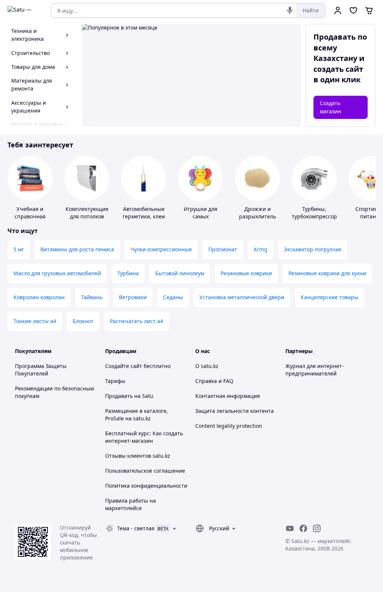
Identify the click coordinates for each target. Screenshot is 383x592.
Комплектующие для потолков (86, 212)
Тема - (135, 528)
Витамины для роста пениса (77, 249)
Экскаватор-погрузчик (312, 249)
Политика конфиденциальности (146, 485)
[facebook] (303, 528)
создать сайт (338, 69)
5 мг (18, 249)
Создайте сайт (123, 365)
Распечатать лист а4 (136, 321)
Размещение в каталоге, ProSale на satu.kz (136, 414)
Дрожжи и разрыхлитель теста (257, 216)
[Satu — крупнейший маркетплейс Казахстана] (23, 10)
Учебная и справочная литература (30, 216)
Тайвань (91, 297)
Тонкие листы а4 (34, 321)
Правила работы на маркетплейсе (130, 504)
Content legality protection (228, 425)
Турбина (128, 273)
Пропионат (222, 249)
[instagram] (316, 528)
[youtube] (289, 528)
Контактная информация (227, 395)
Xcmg (260, 249)
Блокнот (83, 321)
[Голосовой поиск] (290, 10)
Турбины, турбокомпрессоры (316, 212)
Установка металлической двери (241, 297)
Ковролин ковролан (39, 297)
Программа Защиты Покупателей (41, 369)
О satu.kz (206, 365)
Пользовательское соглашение (145, 470)
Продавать (119, 395)
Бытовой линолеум (179, 273)
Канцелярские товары (329, 297)
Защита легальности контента (234, 410)
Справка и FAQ (214, 380)
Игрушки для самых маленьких (200, 216)
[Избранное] (353, 10)
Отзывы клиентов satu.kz (137, 455)
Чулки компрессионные (161, 249)
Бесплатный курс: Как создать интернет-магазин (144, 437)
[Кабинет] (337, 10)
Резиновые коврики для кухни (327, 273)
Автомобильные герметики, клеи (144, 212)
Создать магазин (330, 107)
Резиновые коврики (246, 273)
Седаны (173, 297)
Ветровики (133, 297)
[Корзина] (369, 10)
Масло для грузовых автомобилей (57, 273)
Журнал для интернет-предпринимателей (314, 369)
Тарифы (115, 380)
